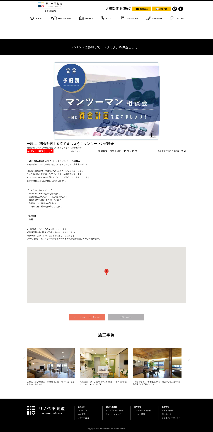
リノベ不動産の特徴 (114, 410)
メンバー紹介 (83, 418)
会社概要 (81, 414)
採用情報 (165, 407)
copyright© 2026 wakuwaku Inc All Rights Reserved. (106, 428)
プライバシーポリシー (171, 418)
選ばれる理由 (111, 407)
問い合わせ (166, 414)
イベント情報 (139, 414)
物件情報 (137, 407)
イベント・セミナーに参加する (87, 317)
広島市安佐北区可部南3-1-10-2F (171, 150)
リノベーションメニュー (116, 414)
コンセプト (82, 410)
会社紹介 (81, 407)
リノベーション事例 (142, 410)
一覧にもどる (126, 317)
